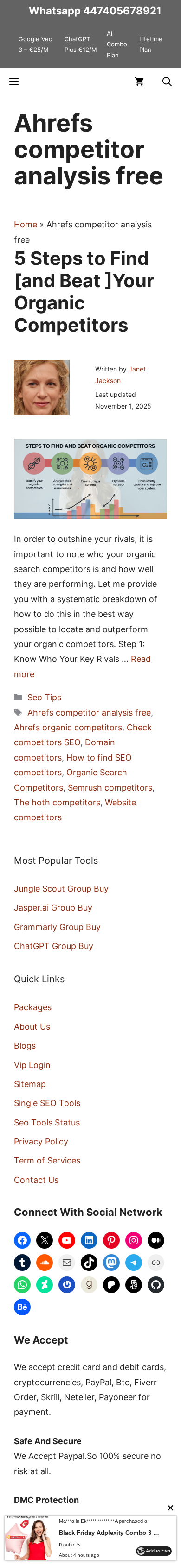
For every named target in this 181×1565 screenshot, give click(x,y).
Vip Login (32, 1065)
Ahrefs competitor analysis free (89, 712)
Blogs (25, 1045)
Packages (33, 1007)
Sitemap (30, 1084)
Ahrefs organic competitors (68, 727)
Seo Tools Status (47, 1122)
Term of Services (47, 1160)
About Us (32, 1026)
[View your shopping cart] (139, 81)
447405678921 (122, 11)
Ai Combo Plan (117, 44)
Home (25, 224)
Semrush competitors (110, 787)
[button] (167, 81)
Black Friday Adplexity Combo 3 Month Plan (110, 1532)
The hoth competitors (57, 802)
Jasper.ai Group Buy (53, 907)
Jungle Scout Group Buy (61, 888)
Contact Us (36, 1180)
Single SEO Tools (47, 1103)
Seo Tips (44, 697)
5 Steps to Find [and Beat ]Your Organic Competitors (84, 291)
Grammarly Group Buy (57, 927)
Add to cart (158, 1550)
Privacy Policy (41, 1141)
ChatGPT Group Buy (53, 946)
